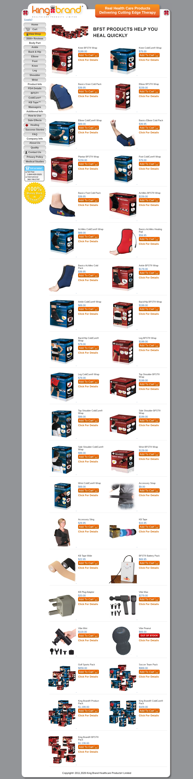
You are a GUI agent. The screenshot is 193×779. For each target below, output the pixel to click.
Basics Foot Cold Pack (89, 193)
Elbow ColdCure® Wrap (90, 120)
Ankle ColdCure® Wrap (89, 301)
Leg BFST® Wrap (147, 338)
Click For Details (88, 59)
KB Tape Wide (85, 555)
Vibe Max (143, 592)
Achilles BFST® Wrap (149, 193)
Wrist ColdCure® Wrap (89, 483)
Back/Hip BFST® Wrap (150, 301)
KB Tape (143, 519)
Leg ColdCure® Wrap (88, 374)
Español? (28, 20)
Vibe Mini (82, 628)
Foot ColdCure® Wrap (150, 156)
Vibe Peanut (145, 628)
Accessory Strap (147, 483)
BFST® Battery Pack (149, 555)
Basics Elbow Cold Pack (151, 120)
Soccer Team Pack (148, 664)
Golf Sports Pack (86, 664)
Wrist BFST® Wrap (148, 447)
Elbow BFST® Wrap (149, 84)
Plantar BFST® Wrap (88, 156)
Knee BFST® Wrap (87, 48)
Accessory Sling (86, 519)
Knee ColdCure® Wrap (150, 48)
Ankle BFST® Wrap (148, 265)
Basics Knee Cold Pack (89, 84)
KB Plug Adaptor (86, 592)
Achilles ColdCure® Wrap (90, 229)
